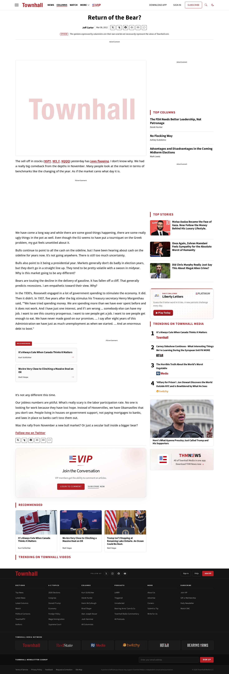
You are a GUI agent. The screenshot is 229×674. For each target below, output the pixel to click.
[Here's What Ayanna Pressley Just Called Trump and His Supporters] (181, 418)
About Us (151, 592)
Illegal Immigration (56, 619)
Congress (52, 598)
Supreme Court (54, 624)
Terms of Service (21, 669)
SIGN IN (177, 5)
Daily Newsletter (187, 603)
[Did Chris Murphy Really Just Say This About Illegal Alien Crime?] (160, 270)
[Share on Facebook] (125, 27)
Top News (19, 592)
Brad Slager (86, 608)
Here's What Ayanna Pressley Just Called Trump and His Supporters (180, 442)
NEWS (51, 5)
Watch (18, 608)
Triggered (118, 598)
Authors (18, 624)
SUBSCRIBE (193, 5)
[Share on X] (112, 27)
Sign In (186, 573)
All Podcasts (119, 619)
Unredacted (119, 603)
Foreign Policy (54, 613)
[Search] (206, 5)
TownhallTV (20, 619)
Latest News (20, 598)
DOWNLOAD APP (158, 5)
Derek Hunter (87, 598)
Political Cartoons (22, 613)
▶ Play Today (163, 313)
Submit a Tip (153, 608)
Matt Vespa (67, 548)
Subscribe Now (96, 486)
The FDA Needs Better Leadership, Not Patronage (175, 121)
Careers (151, 603)
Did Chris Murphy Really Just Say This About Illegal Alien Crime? (192, 266)
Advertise (151, 598)
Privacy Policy (36, 669)
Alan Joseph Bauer (89, 613)
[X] (106, 573)
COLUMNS (62, 5)
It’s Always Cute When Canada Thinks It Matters (34, 539)
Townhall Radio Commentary (126, 613)
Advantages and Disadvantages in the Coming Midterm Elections (181, 151)
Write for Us (152, 613)
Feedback (49, 669)
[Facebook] (118, 573)
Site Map (79, 669)
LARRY (117, 592)
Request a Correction (64, 669)
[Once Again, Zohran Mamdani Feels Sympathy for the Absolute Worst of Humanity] (160, 249)
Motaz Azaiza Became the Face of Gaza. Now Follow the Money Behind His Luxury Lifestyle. (192, 225)
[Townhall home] (26, 573)
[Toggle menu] (17, 5)
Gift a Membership (188, 598)
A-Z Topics (53, 585)
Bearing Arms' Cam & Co (124, 608)
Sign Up (207, 659)
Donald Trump (54, 603)
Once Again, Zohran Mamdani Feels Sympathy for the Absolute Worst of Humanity (192, 247)
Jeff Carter (88, 27)
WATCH (74, 5)
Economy (52, 608)
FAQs (197, 573)
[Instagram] (112, 573)
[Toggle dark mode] (212, 5)
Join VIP (208, 573)
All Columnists (87, 624)
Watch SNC (185, 608)
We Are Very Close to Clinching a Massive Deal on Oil (79, 539)
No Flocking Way (161, 136)
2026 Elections (54, 592)
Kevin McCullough (88, 603)
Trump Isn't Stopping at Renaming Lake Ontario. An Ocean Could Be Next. (125, 541)
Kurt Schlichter (24, 548)
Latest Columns (21, 603)
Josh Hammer (87, 619)
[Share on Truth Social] (119, 27)
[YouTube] (124, 573)
